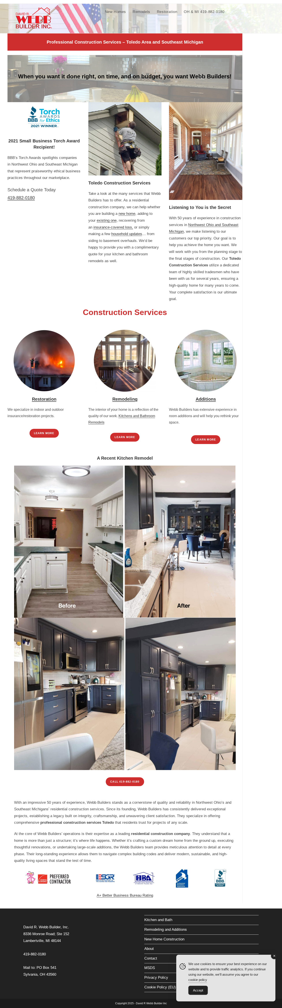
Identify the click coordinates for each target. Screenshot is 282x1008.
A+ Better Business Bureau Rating (125, 895)
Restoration (44, 399)
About (149, 949)
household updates (126, 234)
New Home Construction (164, 939)
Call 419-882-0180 (124, 781)
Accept (198, 990)
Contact (150, 958)
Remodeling (124, 399)
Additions (206, 399)
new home (127, 214)
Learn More (44, 433)
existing (104, 220)
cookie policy (197, 980)
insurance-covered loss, (113, 227)
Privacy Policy (156, 977)
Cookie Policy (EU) (160, 987)
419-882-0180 (21, 197)
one (114, 220)
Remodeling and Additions (165, 929)
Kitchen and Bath (158, 920)
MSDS (149, 968)
